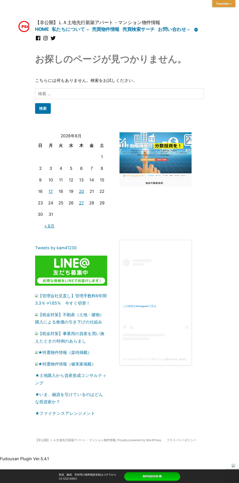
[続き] (196, 30)
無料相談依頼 (150, 476)
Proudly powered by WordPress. (139, 440)
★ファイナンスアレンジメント (65, 413)
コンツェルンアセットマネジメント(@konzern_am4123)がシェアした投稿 (167, 359)
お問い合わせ (172, 29)
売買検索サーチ (138, 29)
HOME (42, 29)
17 (51, 191)
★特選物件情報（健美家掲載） (67, 364)
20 (81, 191)
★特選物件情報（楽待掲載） (65, 352)
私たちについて (68, 29)
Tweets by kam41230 (56, 247)
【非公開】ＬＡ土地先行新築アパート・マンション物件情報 (97, 22)
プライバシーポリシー (181, 440)
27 (81, 202)
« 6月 (49, 225)
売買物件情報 (106, 29)
